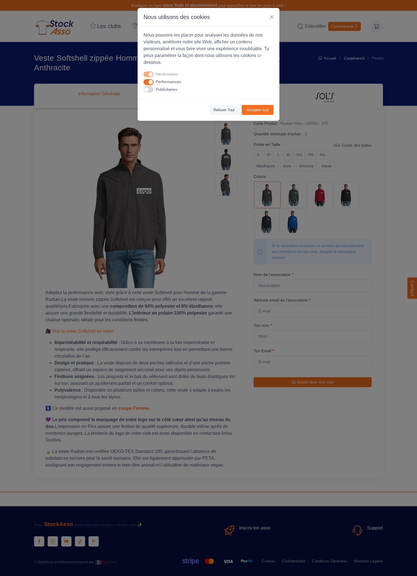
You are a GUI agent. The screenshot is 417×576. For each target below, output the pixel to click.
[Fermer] (271, 17)
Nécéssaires (167, 74)
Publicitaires (166, 89)
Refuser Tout (224, 110)
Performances (168, 81)
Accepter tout (258, 110)
